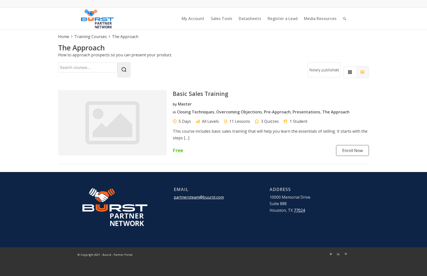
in (174, 111)
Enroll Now (352, 150)
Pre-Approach (277, 112)
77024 (299, 210)
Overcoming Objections (239, 112)
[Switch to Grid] (349, 72)
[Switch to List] (362, 72)
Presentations (306, 112)
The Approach (335, 112)
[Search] (344, 18)
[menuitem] (193, 18)
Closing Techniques (195, 112)
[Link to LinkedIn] (338, 254)
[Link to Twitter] (331, 254)
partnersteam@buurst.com (199, 197)
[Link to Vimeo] (345, 254)
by (175, 104)
